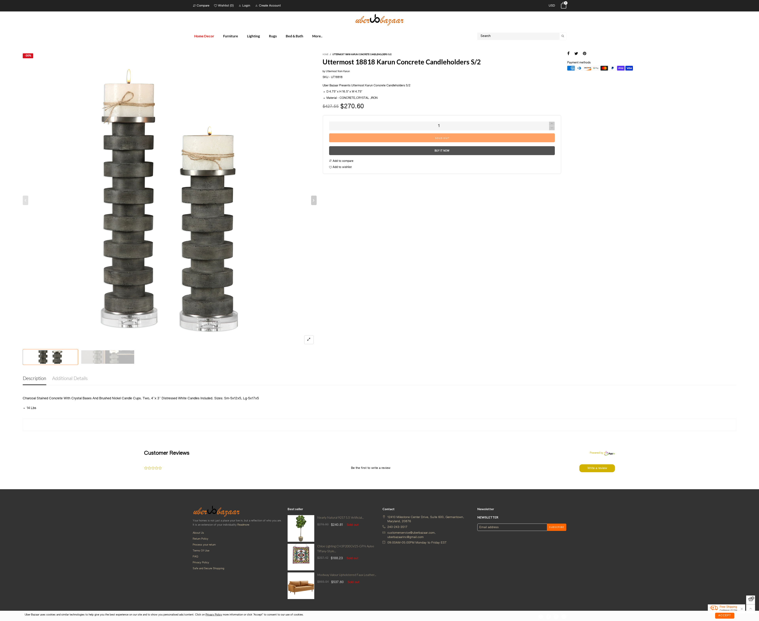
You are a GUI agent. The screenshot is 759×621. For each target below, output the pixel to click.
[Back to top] (750, 608)
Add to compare (342, 161)
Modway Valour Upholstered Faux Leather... (346, 575)
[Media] (309, 339)
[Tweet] (576, 54)
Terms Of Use (201, 550)
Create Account (270, 5)
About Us (198, 533)
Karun (346, 71)
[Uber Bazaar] (379, 19)
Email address (489, 527)
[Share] (568, 54)
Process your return (204, 545)
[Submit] (563, 36)
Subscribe (556, 527)
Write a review (597, 468)
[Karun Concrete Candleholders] (107, 357)
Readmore (243, 525)
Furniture (230, 36)
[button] (25, 200)
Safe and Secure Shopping (208, 568)
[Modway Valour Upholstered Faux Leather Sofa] (301, 585)
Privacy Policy (201, 562)
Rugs (273, 36)
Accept (724, 615)
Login (246, 5)
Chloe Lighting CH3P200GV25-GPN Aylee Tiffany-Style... (345, 548)
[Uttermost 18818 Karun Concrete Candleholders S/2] (170, 200)
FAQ (195, 556)
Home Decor (204, 36)
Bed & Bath (294, 36)
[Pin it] (584, 54)
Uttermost (331, 71)
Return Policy (200, 539)
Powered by (596, 453)
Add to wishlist (342, 167)
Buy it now (442, 151)
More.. (317, 36)
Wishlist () (226, 5)
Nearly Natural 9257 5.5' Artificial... (340, 517)
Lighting (253, 36)
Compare (203, 5)
